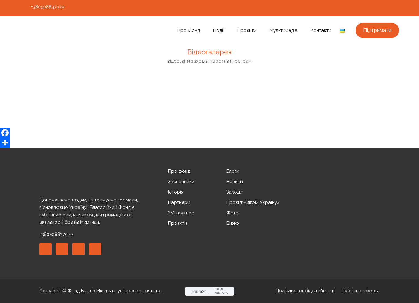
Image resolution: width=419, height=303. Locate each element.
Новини (234, 181)
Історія (175, 192)
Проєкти (246, 30)
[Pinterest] (78, 249)
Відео (232, 223)
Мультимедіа (284, 30)
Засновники (181, 181)
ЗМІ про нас (181, 213)
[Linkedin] (62, 249)
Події (218, 30)
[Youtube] (384, 8)
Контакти (321, 30)
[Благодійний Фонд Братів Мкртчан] (64, 30)
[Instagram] (373, 8)
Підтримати (377, 30)
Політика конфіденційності (305, 290)
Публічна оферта (361, 290)
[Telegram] (395, 8)
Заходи (234, 192)
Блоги (232, 171)
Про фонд (188, 30)
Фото (232, 213)
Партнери (179, 202)
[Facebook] (361, 8)
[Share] (209, 143)
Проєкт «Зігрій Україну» (253, 202)
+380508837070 (47, 7)
